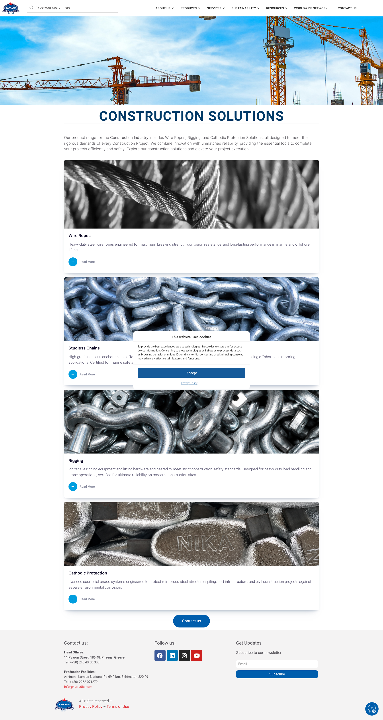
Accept (191, 373)
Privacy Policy (189, 383)
